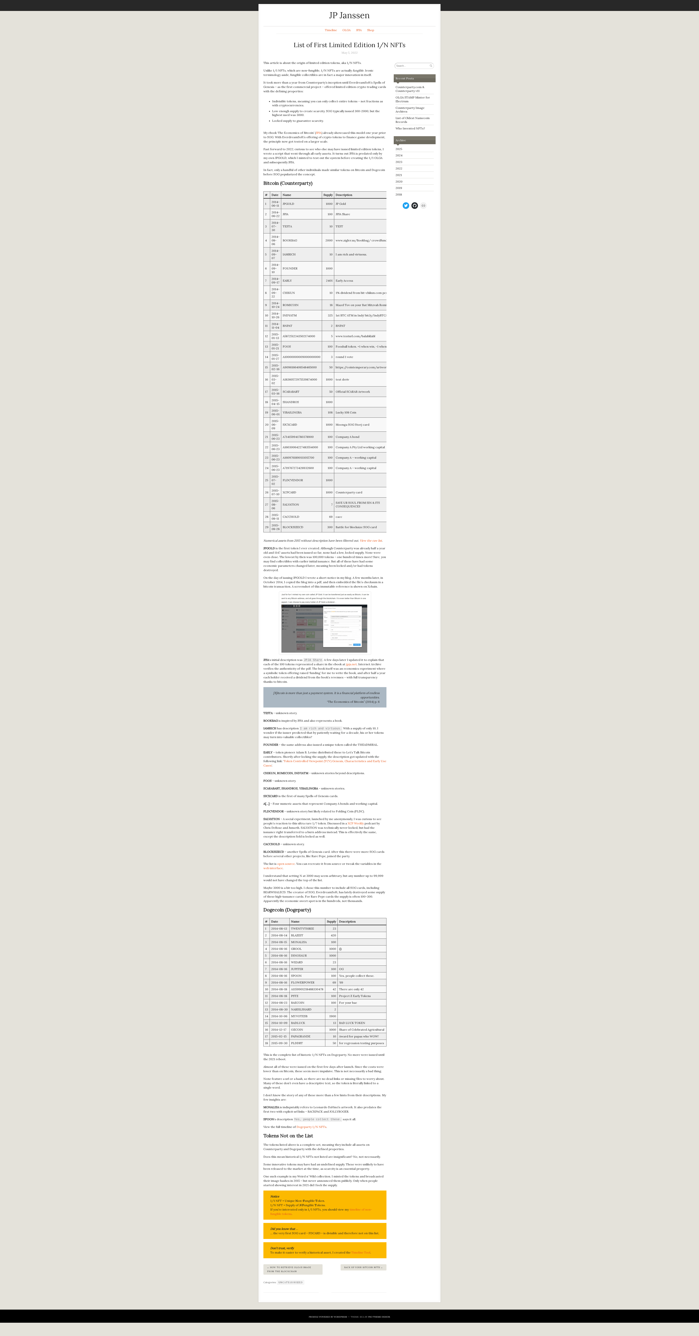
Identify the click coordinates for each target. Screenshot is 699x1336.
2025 (399, 149)
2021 (399, 175)
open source (286, 864)
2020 (399, 181)
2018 (399, 194)
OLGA (346, 30)
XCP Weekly (356, 823)
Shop (370, 30)
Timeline (331, 30)
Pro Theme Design (379, 1316)
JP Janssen (349, 15)
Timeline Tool (360, 1252)
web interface (273, 868)
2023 (399, 162)
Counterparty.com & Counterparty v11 (410, 89)
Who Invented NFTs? (410, 128)
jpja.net (351, 664)
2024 (399, 155)
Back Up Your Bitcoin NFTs (362, 1267)
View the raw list (371, 540)
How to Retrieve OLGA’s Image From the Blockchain (289, 1269)
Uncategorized (290, 1282)
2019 (399, 188)
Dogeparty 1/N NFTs (311, 1127)
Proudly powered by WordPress (328, 1316)
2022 (399, 168)
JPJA (359, 30)
